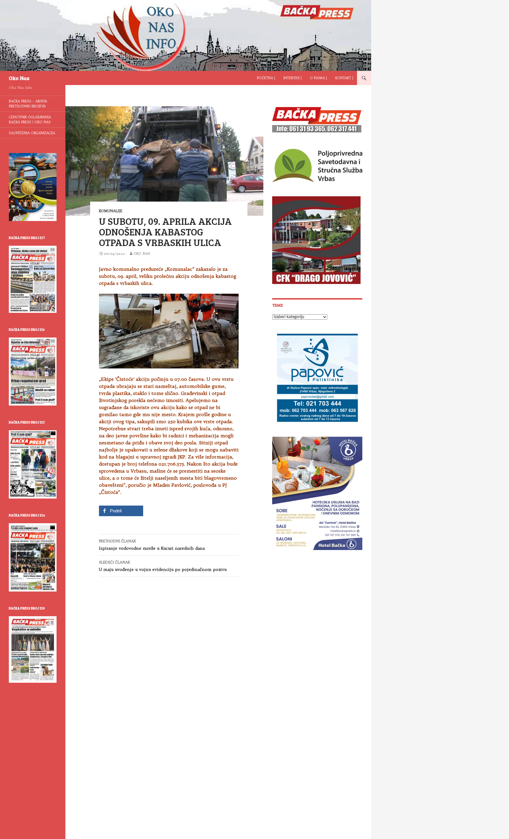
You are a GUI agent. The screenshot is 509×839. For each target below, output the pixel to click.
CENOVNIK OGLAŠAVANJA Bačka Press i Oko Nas (30, 119)
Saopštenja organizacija (32, 133)
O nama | (318, 78)
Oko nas (141, 253)
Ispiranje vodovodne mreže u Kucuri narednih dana (152, 545)
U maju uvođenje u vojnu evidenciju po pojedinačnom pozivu (163, 566)
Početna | (266, 78)
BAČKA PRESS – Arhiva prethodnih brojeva (28, 103)
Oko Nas (19, 78)
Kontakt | (344, 78)
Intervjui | (292, 78)
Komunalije (110, 211)
